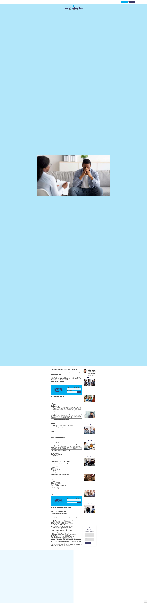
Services (113, 1)
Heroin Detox (89, 472)
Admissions (118, 1)
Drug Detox (90, 440)
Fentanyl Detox (89, 456)
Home (70, 9)
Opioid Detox (89, 519)
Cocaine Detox (89, 424)
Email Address (69, 390)
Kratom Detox (89, 487)
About (106, 1)
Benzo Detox (89, 408)
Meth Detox (90, 503)
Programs (109, 1)
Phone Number (76, 387)
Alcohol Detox (89, 392)
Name (68, 387)
